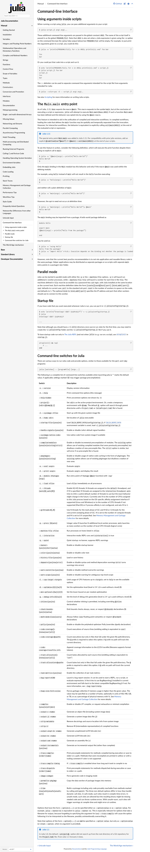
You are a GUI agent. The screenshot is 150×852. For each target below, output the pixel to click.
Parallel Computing (10, 128)
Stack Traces (8, 181)
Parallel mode (47, 272)
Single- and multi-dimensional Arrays (17, 114)
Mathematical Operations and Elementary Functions (14, 49)
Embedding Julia (9, 167)
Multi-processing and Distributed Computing (15, 143)
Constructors (8, 87)
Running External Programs (13, 149)
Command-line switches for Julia (61, 355)
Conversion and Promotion (13, 92)
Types (5, 78)
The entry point (57, 104)
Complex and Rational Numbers (15, 55)
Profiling (6, 176)
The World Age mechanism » (121, 846)
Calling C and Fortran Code (13, 153)
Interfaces (7, 96)
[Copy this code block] (131, 30)
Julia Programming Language (97, 849)
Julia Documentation (9, 21)
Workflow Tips (9, 197)
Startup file (45, 300)
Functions (6, 64)
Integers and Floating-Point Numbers (17, 44)
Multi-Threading (9, 137)
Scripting (48, 97)
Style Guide (7, 202)
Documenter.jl (76, 849)
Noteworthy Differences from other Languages (17, 212)
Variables (6, 39)
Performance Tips (10, 192)
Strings (5, 60)
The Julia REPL (70, 334)
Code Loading (8, 172)
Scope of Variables (10, 74)
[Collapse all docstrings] (132, 4)
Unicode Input (8, 218)
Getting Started (9, 30)
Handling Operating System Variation (17, 158)
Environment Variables (11, 163)
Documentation (9, 105)
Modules (6, 101)
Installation (7, 35)
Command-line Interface (12, 223)
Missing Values (8, 119)
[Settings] (128, 4)
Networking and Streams (12, 124)
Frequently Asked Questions (14, 206)
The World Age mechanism (13, 245)
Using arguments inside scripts (59, 19)
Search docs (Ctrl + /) (10, 16)
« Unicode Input (44, 846)
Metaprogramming (10, 110)
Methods (6, 83)
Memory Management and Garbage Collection (17, 187)
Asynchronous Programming (14, 133)
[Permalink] (52, 134)
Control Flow (8, 69)
